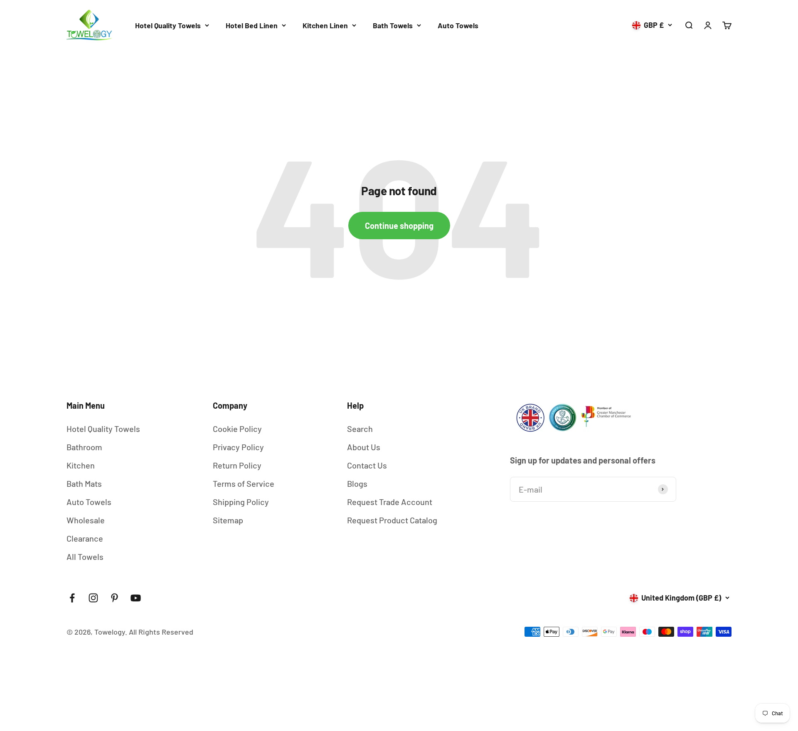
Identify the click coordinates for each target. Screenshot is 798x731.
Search (360, 429)
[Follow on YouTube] (135, 597)
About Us (363, 447)
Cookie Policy (237, 429)
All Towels (84, 557)
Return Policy (237, 465)
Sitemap (228, 520)
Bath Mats (84, 483)
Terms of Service (243, 483)
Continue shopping (399, 226)
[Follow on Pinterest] (114, 597)
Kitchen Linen (325, 25)
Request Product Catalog (392, 520)
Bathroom (84, 447)
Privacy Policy (238, 447)
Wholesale (85, 520)
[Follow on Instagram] (93, 597)
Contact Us (367, 465)
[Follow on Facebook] (72, 597)
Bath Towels (393, 25)
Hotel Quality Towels (168, 25)
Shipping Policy (241, 502)
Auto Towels (458, 25)
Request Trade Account (389, 502)
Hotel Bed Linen (252, 25)
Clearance (84, 538)
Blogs (357, 483)
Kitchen (80, 465)
